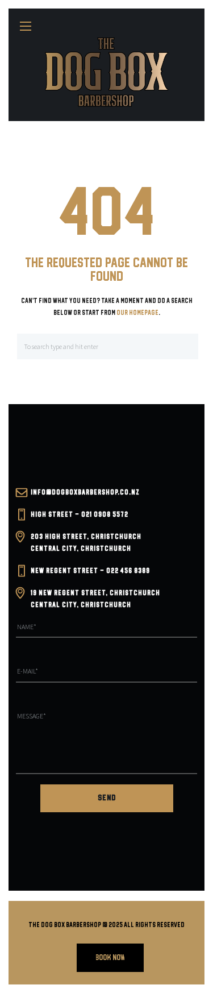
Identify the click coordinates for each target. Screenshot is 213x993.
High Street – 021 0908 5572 (79, 515)
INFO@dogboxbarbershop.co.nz (85, 492)
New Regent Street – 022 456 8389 (90, 571)
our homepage (137, 313)
